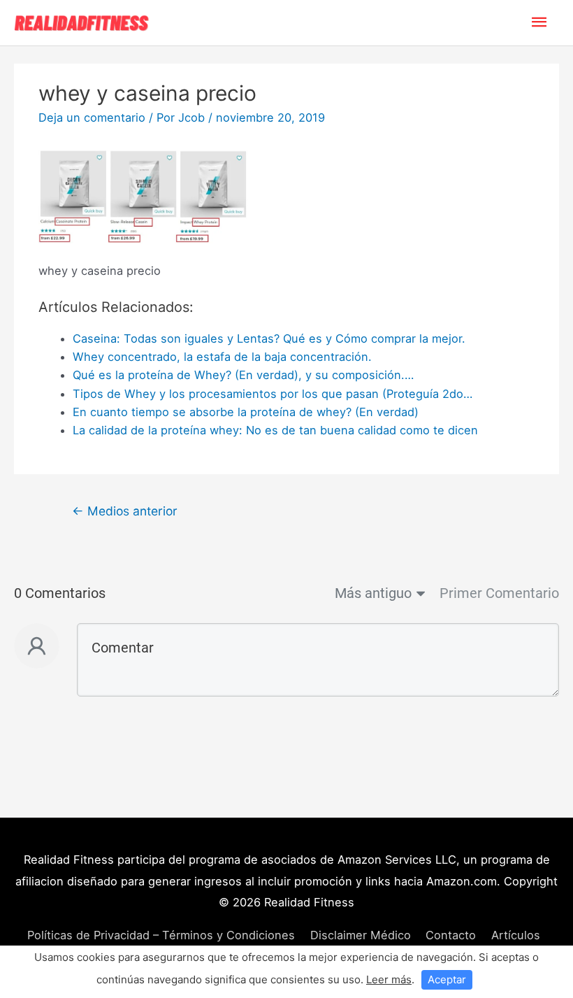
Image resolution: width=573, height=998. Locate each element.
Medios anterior (124, 511)
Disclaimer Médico (360, 935)
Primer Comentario (499, 593)
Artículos (515, 935)
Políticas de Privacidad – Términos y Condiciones (161, 935)
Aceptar (447, 979)
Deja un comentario (91, 117)
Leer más (389, 979)
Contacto (451, 935)
